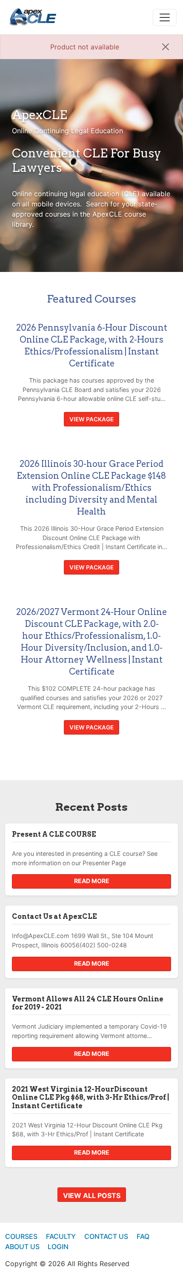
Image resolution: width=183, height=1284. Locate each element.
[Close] (165, 47)
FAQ (143, 1236)
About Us (22, 1246)
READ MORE (91, 880)
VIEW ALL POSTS (91, 1195)
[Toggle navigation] (165, 17)
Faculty (61, 1236)
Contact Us (106, 1236)
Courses (21, 1236)
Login (58, 1246)
